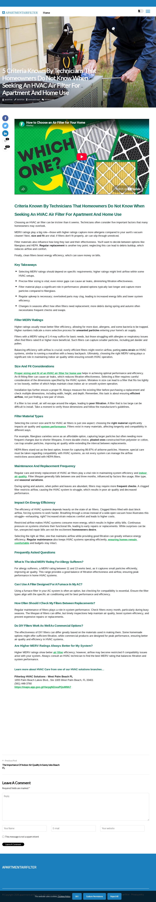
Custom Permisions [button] (94, 896)
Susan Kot (8, 99)
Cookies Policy (63, 896)
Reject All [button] (114, 896)
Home (46, 12)
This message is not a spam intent (22, 836)
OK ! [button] (77, 896)
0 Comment (49, 99)
